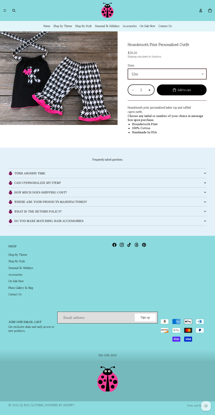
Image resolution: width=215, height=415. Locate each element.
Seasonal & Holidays (107, 26)
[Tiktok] (129, 244)
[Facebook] (114, 244)
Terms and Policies (197, 405)
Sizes (131, 65)
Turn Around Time (29, 173)
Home (46, 26)
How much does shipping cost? (40, 192)
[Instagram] (121, 244)
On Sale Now (147, 26)
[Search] (13, 10)
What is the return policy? (38, 211)
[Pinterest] (144, 244)
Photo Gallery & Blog (20, 288)
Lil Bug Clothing (32, 405)
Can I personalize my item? (37, 182)
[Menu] (5, 10)
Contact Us (165, 26)
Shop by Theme (62, 26)
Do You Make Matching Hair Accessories (49, 221)
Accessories (130, 26)
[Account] (200, 10)
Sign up (145, 317)
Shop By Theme (17, 255)
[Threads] (136, 244)
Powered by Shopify (59, 405)
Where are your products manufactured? (50, 202)
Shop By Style (83, 26)
